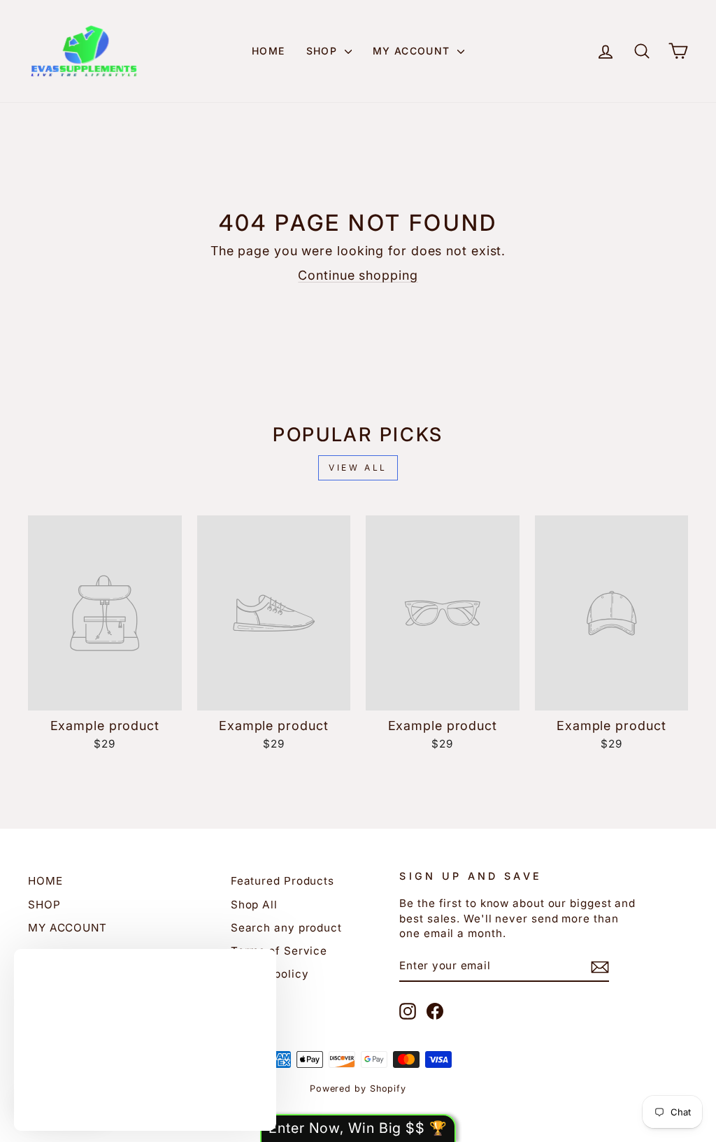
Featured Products (282, 880)
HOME (268, 51)
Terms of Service (279, 950)
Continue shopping (357, 275)
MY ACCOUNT (413, 51)
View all (358, 467)
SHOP (323, 51)
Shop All (254, 904)
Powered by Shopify (358, 1088)
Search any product (286, 927)
